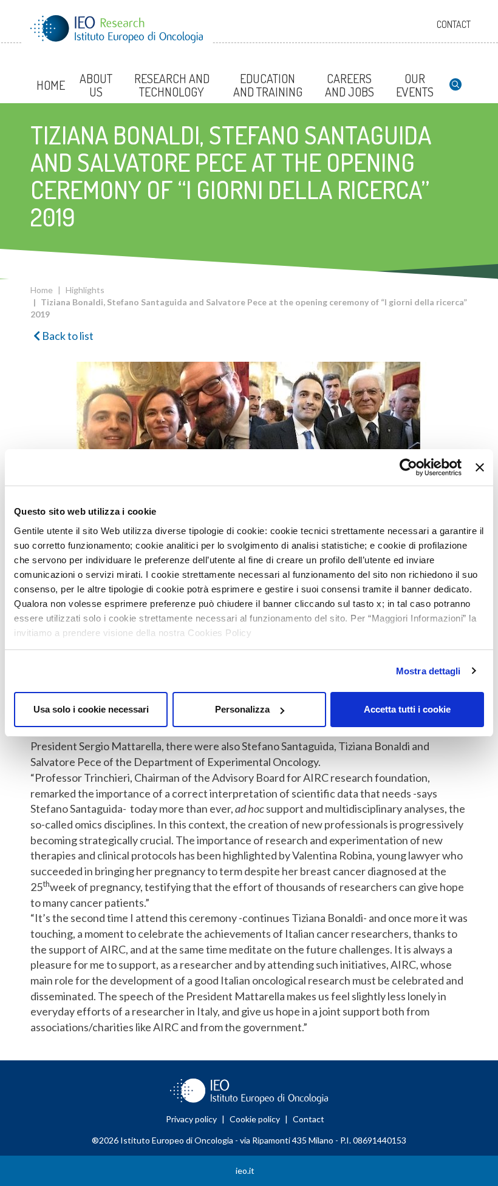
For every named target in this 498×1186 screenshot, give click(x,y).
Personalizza (242, 709)
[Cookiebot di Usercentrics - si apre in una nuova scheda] (408, 467)
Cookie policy (255, 1119)
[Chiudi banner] (480, 467)
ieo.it (245, 1170)
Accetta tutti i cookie (407, 709)
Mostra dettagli (428, 671)
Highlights (85, 290)
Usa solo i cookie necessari (91, 709)
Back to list (67, 335)
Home (41, 290)
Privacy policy (191, 1119)
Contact (454, 24)
